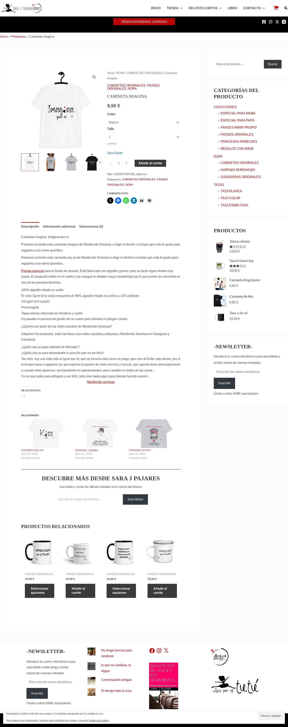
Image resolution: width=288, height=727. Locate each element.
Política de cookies (99, 720)
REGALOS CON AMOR (237, 148)
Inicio (110, 73)
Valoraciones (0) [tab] (91, 226)
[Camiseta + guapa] (100, 433)
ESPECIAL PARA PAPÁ (237, 120)
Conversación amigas (116, 679)
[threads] (284, 22)
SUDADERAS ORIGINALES (241, 177)
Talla (110, 128)
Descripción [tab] (30, 226)
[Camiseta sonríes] (154, 433)
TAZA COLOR (230, 198)
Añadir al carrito (150, 163)
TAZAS (219, 184)
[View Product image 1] (30, 162)
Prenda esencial (32, 271)
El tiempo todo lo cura (116, 690)
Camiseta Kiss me (32, 450)
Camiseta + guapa (86, 450)
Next (100, 162)
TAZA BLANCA (231, 191)
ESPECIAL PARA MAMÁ (238, 113)
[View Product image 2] (51, 162)
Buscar (273, 64)
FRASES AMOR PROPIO (238, 127)
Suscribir (224, 383)
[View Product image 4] (92, 162)
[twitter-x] (277, 22)
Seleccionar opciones (39, 590)
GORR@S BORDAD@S (238, 169)
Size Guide (115, 153)
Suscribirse (135, 499)
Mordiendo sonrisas (101, 382)
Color (111, 114)
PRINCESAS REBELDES (239, 141)
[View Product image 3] (71, 162)
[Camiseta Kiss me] (46, 433)
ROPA (120, 73)
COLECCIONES (225, 107)
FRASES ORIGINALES (237, 134)
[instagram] (271, 22)
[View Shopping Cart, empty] (276, 8)
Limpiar (112, 143)
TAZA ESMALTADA (234, 205)
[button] (180, 8)
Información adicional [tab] (59, 226)
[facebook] (264, 22)
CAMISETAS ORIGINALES (144, 73)
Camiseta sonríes (140, 450)
